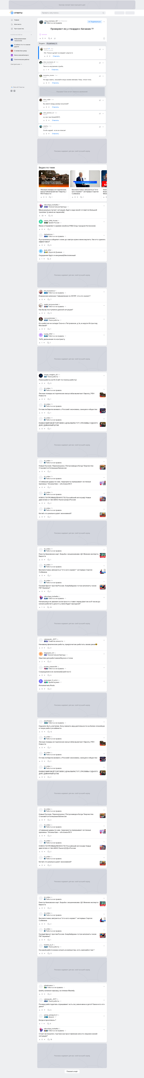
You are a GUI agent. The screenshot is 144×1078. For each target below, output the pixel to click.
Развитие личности (55, 641)
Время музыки (53, 682)
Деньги (51, 1017)
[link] (54, 185)
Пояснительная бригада (57, 207)
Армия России (53, 223)
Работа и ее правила (54, 23)
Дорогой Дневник (55, 252)
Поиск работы (53, 320)
